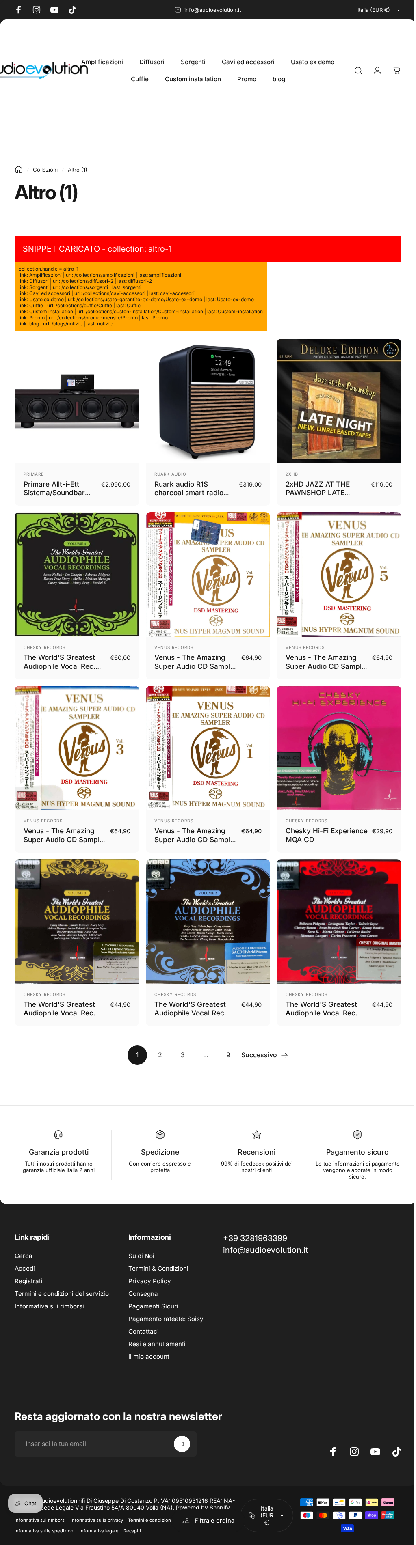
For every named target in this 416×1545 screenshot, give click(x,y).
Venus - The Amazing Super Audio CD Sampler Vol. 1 (187, 833)
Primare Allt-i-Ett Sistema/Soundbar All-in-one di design (56, 491)
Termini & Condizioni (158, 1260)
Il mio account (148, 1348)
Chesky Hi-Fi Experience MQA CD (315, 829)
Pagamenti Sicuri (153, 1298)
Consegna (143, 1285)
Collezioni (45, 169)
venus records (171, 643)
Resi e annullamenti (157, 1336)
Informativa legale (99, 1523)
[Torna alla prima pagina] (19, 170)
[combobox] (379, 9)
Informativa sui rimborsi (49, 1298)
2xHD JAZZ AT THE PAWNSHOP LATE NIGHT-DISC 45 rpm (315, 491)
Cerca (23, 1248)
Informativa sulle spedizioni (45, 1523)
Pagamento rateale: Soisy (166, 1310)
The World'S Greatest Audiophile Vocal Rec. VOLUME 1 (317, 1005)
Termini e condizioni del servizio (62, 1285)
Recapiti (132, 1523)
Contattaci (143, 1323)
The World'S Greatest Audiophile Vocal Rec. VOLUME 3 (59, 1005)
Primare (34, 472)
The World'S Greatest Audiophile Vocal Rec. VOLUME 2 (188, 1005)
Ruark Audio (168, 472)
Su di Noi (141, 1248)
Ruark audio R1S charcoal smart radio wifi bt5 (186, 491)
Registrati (29, 1273)
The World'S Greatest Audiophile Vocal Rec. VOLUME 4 (59, 662)
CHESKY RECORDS (44, 643)
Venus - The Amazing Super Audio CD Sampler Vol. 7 (187, 662)
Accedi (25, 1260)
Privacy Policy (149, 1273)
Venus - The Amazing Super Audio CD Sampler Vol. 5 (317, 662)
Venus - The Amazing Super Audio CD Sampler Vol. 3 (59, 833)
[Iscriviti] (182, 1436)
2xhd (288, 472)
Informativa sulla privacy (97, 1512)
